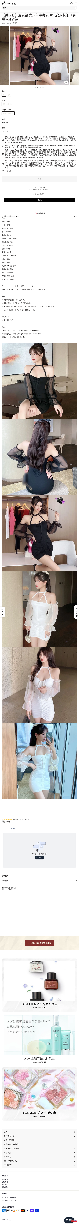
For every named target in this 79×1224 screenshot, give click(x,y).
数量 (3, 128)
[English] (75, 1221)
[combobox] (39, 8)
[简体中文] (72, 1221)
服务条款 (5, 1184)
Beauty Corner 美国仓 (9, 23)
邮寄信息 (5, 876)
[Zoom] (66, 82)
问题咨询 (5, 881)
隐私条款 (5, 1187)
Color (4, 91)
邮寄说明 (5, 1179)
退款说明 (5, 1182)
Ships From (6, 109)
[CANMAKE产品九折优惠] (39, 1089)
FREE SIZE (7, 104)
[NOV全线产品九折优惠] (39, 1035)
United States (8, 113)
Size (3, 100)
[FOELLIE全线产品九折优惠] (39, 981)
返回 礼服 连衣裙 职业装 (41, 943)
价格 (3, 119)
